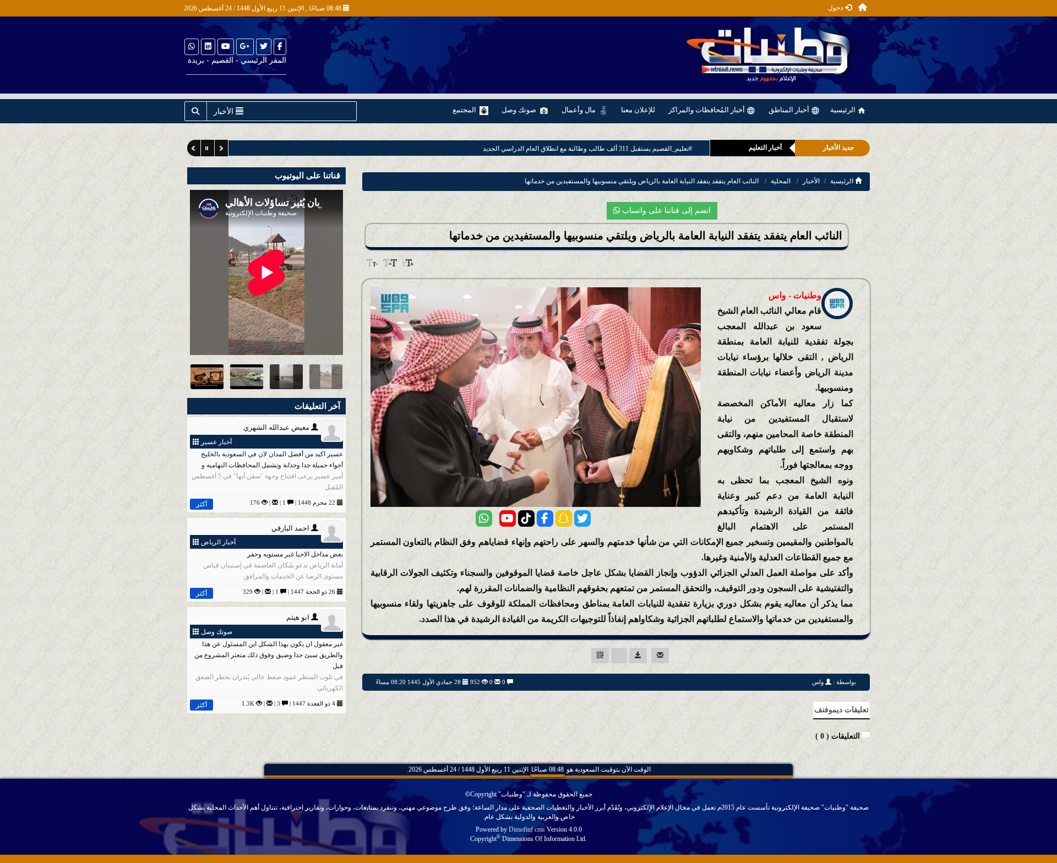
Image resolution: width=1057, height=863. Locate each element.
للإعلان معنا (638, 110)
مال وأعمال (579, 110)
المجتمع (465, 110)
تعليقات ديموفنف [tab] (841, 710)
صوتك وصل (520, 110)
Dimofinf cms (527, 829)
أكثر (201, 504)
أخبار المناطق (790, 110)
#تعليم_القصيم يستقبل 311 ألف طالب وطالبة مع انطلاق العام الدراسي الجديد (586, 148)
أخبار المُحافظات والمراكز (707, 110)
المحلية (781, 181)
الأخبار (811, 181)
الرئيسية (843, 110)
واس (818, 682)
